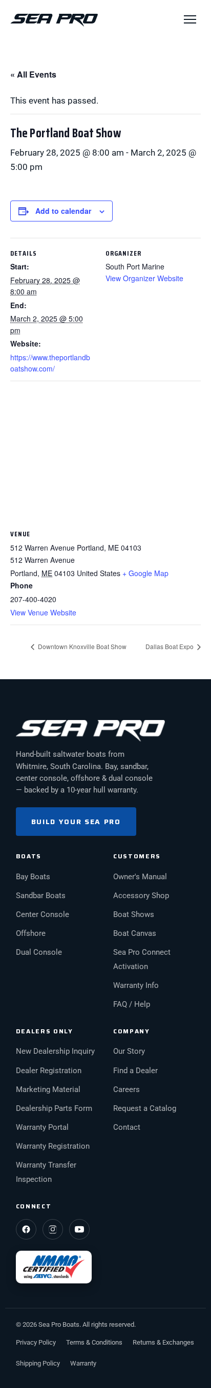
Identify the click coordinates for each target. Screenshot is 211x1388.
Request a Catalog (144, 1108)
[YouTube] (79, 1229)
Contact (126, 1127)
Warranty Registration (53, 1146)
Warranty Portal (42, 1127)
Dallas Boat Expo (170, 646)
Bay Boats (33, 877)
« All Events (33, 74)
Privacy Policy (36, 1342)
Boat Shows (133, 914)
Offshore (31, 933)
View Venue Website (43, 612)
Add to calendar (63, 211)
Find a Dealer (135, 1071)
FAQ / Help (131, 1004)
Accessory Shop (141, 895)
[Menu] (190, 19)
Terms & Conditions (94, 1342)
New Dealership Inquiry (55, 1051)
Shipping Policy (38, 1363)
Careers (126, 1089)
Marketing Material (48, 1089)
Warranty (83, 1363)
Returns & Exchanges (163, 1342)
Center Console (42, 914)
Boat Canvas (134, 933)
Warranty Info (136, 985)
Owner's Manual (140, 877)
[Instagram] (53, 1229)
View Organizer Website (144, 278)
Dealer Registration (48, 1071)
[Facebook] (26, 1229)
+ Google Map (145, 573)
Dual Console (39, 952)
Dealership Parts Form (54, 1108)
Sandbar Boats (41, 895)
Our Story (129, 1051)
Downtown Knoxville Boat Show (81, 646)
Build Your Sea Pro (76, 821)
